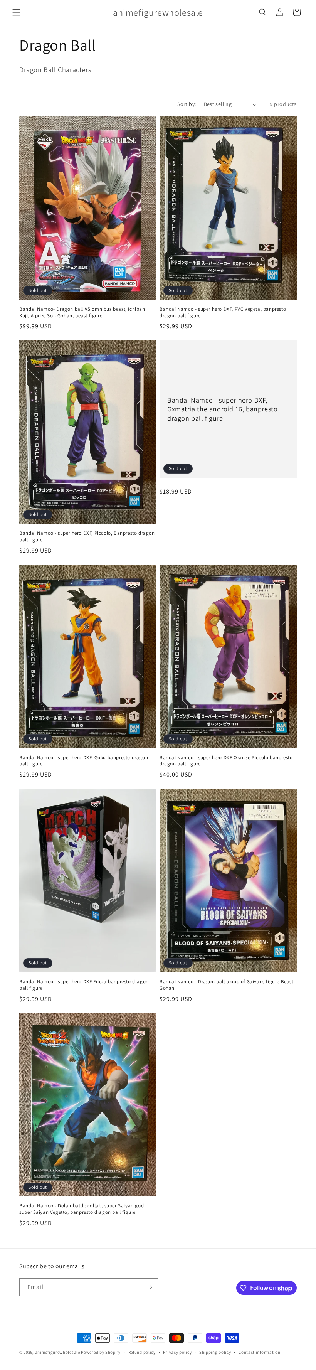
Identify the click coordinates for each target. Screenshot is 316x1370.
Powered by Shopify (101, 1352)
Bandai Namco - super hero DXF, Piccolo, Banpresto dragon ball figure (87, 536)
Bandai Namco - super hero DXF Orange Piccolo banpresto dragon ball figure (226, 761)
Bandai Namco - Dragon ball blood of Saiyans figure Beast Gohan (227, 985)
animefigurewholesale (57, 1352)
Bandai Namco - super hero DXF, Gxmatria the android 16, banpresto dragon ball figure (222, 409)
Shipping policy (215, 1352)
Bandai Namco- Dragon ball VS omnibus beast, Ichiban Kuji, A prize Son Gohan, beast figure (82, 312)
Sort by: (186, 104)
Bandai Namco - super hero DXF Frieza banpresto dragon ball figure (84, 985)
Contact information (259, 1352)
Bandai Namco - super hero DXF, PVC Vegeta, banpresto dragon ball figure (223, 312)
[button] (16, 12)
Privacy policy (177, 1352)
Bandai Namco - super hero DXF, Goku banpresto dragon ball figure (83, 761)
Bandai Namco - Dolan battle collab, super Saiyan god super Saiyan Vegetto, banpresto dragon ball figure (81, 1209)
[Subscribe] (149, 1287)
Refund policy (142, 1352)
